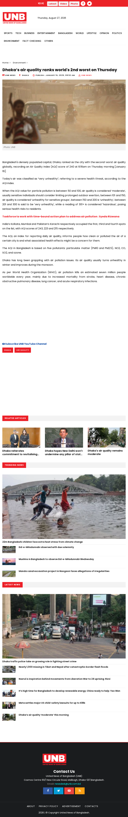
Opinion (104, 33)
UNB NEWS (86, 75)
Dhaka (7, 350)
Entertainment (46, 33)
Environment (12, 41)
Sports (8, 33)
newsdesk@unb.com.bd (64, 783)
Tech (18, 33)
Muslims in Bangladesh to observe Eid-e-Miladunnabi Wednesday (56, 559)
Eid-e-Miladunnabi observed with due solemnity (46, 547)
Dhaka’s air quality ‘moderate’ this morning (44, 714)
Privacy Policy (48, 806)
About (31, 806)
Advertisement (71, 806)
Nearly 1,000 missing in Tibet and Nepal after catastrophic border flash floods (63, 666)
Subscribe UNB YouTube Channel (26, 344)
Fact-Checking (32, 41)
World (80, 33)
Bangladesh (65, 33)
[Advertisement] (64, 312)
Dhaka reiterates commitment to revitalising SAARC (19, 454)
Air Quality (22, 350)
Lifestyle (91, 33)
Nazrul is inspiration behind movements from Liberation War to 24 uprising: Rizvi (64, 678)
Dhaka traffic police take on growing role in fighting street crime (39, 661)
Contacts (91, 806)
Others (48, 41)
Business (29, 33)
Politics (117, 33)
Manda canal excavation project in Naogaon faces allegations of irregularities (64, 571)
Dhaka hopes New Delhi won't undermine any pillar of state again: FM (64, 454)
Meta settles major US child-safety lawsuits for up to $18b (52, 702)
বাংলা (41, 3)
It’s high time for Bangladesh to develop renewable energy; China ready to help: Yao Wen (69, 690)
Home (5, 62)
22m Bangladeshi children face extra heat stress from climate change (42, 541)
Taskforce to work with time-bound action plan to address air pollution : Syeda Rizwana (60, 216)
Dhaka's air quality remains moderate (105, 452)
